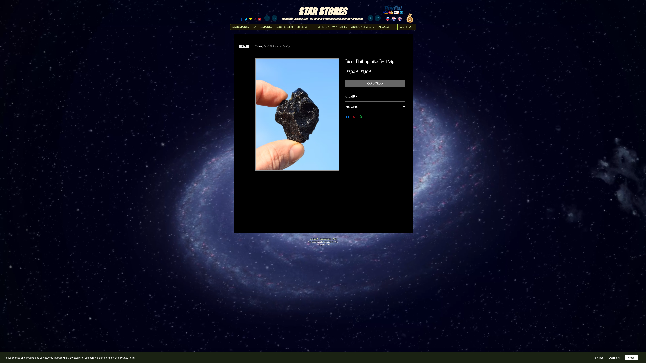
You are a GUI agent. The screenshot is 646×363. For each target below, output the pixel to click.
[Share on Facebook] (348, 117)
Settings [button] (599, 357)
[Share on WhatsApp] (360, 117)
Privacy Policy (127, 357)
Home (258, 46)
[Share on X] (367, 117)
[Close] (642, 357)
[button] (409, 19)
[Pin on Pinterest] (354, 117)
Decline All (614, 357)
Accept (631, 357)
